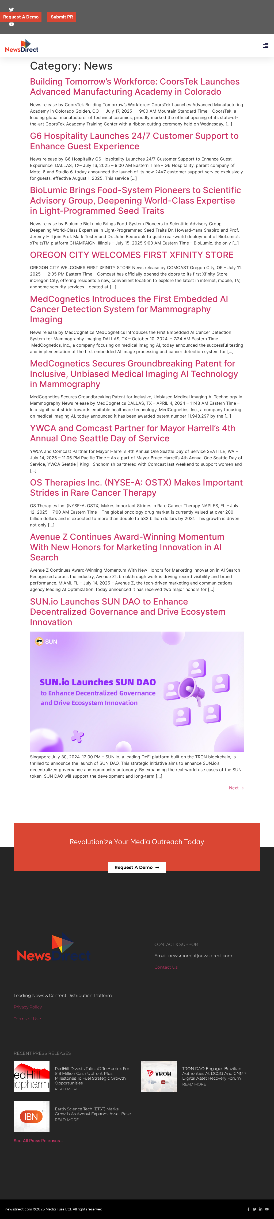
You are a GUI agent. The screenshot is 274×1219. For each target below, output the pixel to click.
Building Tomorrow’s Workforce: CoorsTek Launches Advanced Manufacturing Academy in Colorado (135, 86)
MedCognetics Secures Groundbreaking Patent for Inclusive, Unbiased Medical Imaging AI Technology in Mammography (134, 373)
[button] (265, 45)
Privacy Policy (28, 1007)
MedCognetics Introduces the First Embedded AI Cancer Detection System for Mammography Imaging (129, 309)
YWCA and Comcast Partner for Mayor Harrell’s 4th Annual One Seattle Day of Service (133, 433)
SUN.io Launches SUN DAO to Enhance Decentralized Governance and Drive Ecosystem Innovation (128, 611)
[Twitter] (254, 1209)
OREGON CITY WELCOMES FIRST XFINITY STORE (132, 255)
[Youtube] (267, 1209)
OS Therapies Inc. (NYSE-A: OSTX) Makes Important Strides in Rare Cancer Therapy (136, 487)
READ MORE (67, 1089)
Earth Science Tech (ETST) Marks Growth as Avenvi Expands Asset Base (93, 1111)
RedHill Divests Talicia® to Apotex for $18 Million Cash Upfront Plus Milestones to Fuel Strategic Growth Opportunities (92, 1076)
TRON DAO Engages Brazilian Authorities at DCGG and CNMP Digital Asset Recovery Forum (214, 1073)
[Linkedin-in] (260, 1209)
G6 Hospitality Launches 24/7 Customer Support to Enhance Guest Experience (134, 141)
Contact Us (166, 967)
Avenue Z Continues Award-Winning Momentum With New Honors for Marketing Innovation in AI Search (127, 547)
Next (236, 787)
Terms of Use (27, 1018)
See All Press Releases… (38, 1140)
